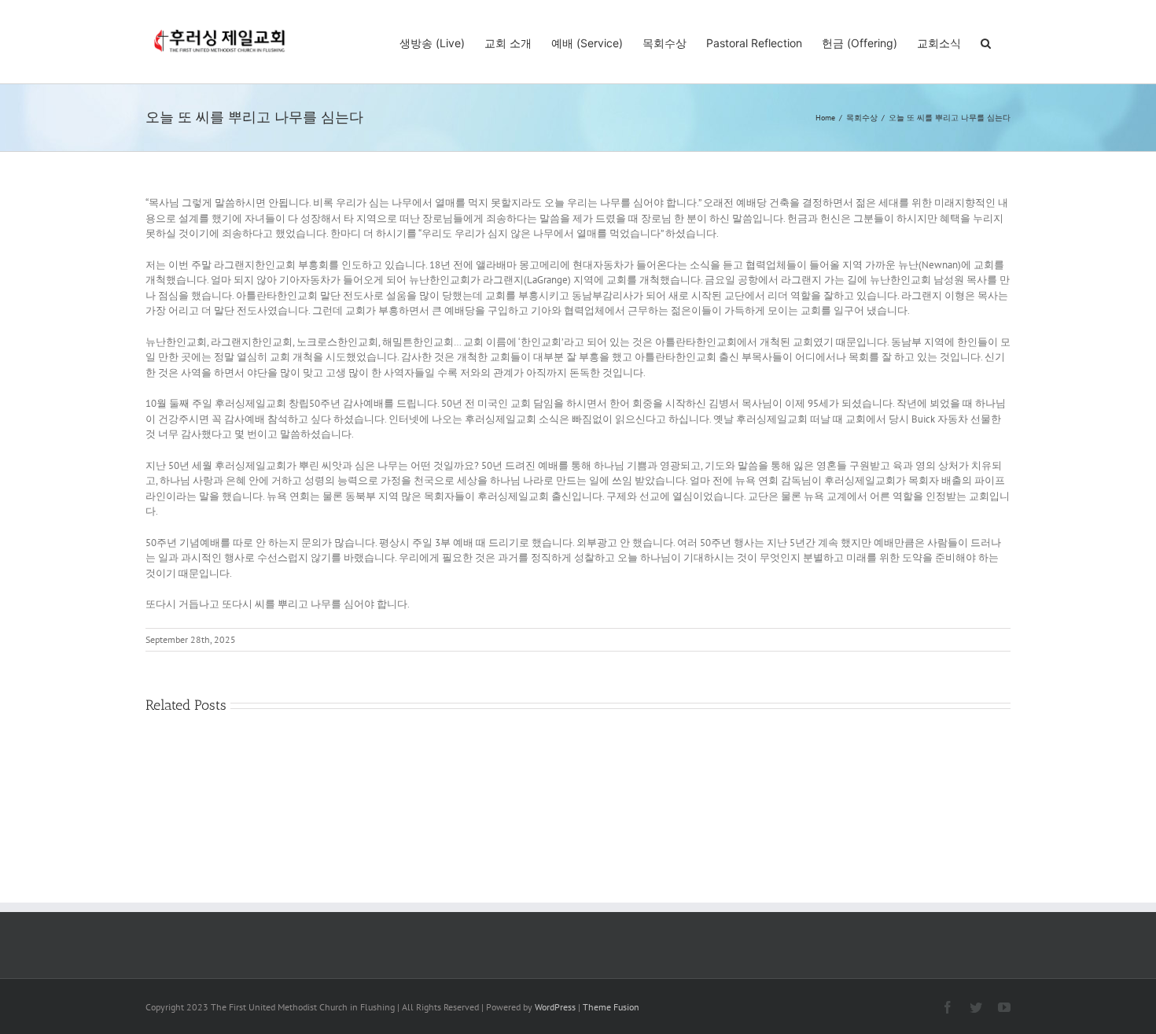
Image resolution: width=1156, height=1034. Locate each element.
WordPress (555, 1007)
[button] (986, 41)
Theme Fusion (611, 1007)
